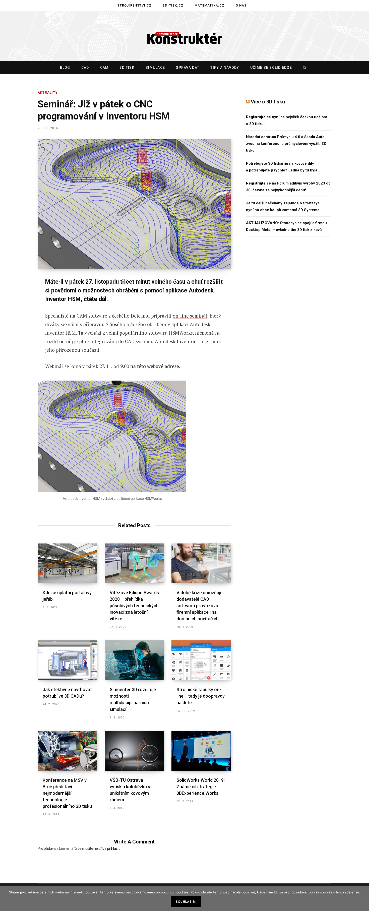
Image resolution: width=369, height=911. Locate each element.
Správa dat (187, 68)
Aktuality (48, 92)
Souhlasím (186, 901)
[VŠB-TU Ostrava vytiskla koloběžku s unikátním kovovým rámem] (134, 751)
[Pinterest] (19, 323)
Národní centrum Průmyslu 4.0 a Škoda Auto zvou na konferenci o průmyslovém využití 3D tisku (286, 144)
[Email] (19, 349)
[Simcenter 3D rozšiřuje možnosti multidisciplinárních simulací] (134, 660)
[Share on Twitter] (19, 309)
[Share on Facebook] (19, 296)
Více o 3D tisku (268, 102)
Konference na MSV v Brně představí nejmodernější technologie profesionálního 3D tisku (67, 793)
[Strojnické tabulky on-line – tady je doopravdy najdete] (201, 660)
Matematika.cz (209, 5)
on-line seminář (190, 316)
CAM (104, 68)
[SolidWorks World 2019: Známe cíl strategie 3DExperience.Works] (201, 751)
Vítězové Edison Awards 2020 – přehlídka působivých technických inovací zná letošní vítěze (134, 605)
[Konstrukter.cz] (184, 36)
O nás (241, 5)
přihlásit (113, 848)
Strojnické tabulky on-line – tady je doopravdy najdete (200, 696)
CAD (85, 68)
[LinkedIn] (19, 336)
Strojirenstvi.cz (134, 5)
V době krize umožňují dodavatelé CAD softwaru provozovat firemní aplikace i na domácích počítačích (198, 605)
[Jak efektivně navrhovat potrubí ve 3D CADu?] (67, 660)
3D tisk (127, 68)
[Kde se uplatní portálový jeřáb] (67, 563)
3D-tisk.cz (173, 5)
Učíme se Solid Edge (271, 68)
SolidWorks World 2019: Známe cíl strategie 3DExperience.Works (200, 786)
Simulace (155, 68)
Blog (65, 68)
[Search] (303, 67)
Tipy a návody (224, 68)
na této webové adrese (154, 366)
